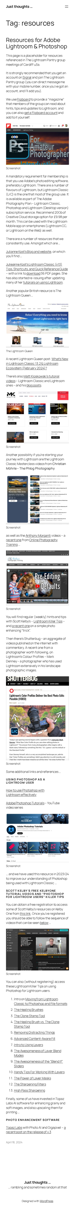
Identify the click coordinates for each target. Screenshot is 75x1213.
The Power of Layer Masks (32, 1078)
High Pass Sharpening (29, 1090)
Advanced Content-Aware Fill (34, 1038)
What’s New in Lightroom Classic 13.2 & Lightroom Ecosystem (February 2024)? (37, 363)
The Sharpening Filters (30, 1084)
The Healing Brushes (28, 1009)
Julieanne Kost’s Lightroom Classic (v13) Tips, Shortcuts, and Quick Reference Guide (37, 266)
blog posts (34, 385)
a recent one (21, 626)
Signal (27, 77)
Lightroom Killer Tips (48, 621)
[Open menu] (66, 6)
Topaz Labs (14, 1127)
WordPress (46, 1201)
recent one (13, 540)
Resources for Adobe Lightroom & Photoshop (36, 43)
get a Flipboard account (41, 112)
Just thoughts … (19, 6)
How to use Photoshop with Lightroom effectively (25, 792)
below (44, 922)
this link (25, 913)
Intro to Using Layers (28, 1045)
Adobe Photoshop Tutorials (25, 803)
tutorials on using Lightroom (43, 282)
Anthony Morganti (38, 535)
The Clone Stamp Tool (29, 1016)
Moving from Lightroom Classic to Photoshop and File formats (40, 1001)
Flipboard (23, 99)
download (33, 273)
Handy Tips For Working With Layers (39, 1072)
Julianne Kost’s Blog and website (28, 251)
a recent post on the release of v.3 (36, 1129)
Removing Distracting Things (34, 1032)
